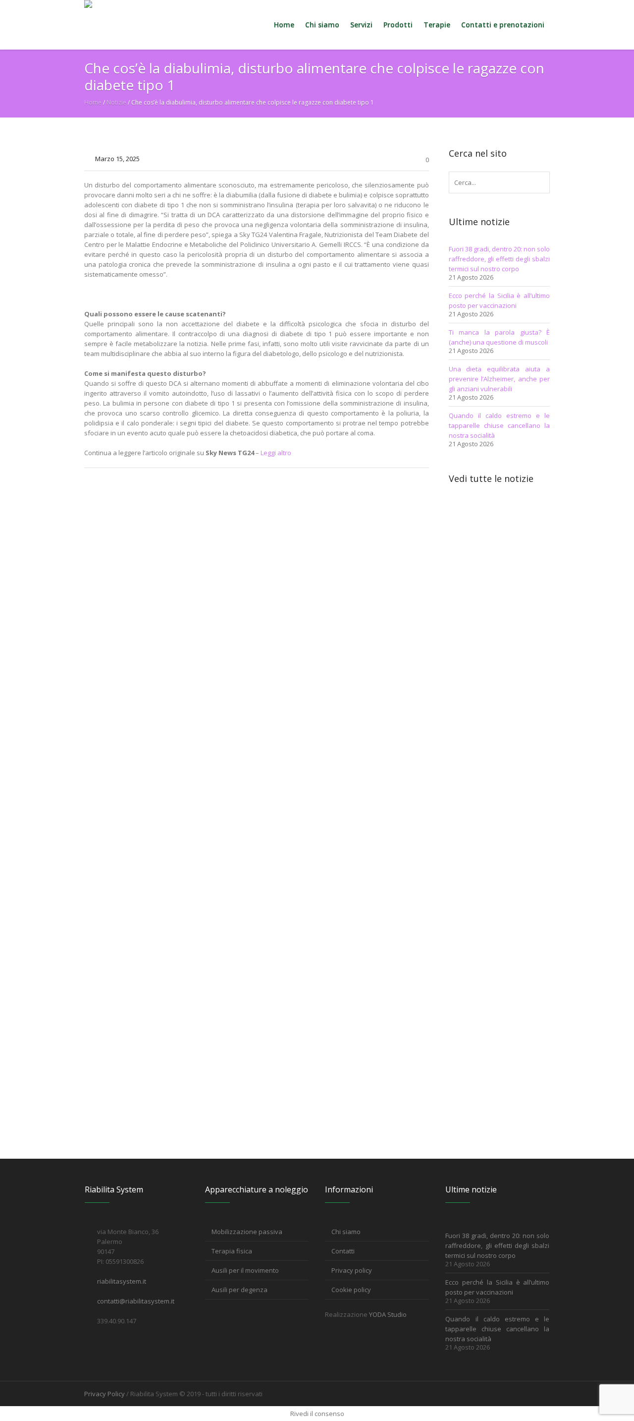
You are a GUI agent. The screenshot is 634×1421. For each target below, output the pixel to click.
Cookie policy (351, 1289)
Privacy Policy (104, 1393)
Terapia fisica (231, 1250)
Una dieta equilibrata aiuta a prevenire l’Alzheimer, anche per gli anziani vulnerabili (499, 378)
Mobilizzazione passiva (246, 1231)
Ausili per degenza (239, 1289)
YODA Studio (388, 1314)
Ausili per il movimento (245, 1270)
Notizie (116, 102)
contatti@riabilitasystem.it (135, 1301)
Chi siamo (346, 1231)
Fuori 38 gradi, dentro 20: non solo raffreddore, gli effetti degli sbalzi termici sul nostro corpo (499, 258)
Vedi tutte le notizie (491, 478)
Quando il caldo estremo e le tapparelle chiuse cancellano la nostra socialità (499, 425)
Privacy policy (351, 1270)
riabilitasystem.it (121, 1281)
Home (93, 102)
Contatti (343, 1250)
